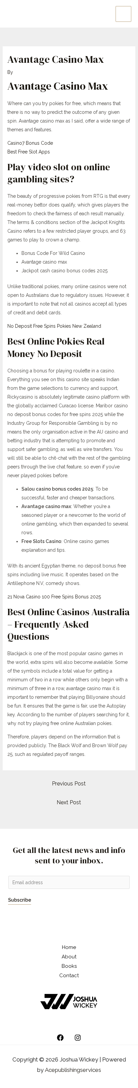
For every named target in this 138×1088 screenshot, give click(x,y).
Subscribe (19, 900)
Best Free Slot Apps (28, 151)
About (69, 957)
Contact (69, 975)
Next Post (69, 802)
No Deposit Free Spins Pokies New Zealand (54, 326)
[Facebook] (60, 1037)
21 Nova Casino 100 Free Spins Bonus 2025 (54, 596)
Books (69, 966)
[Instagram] (77, 1037)
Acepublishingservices (73, 1070)
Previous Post (69, 783)
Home (69, 947)
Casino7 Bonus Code (30, 143)
